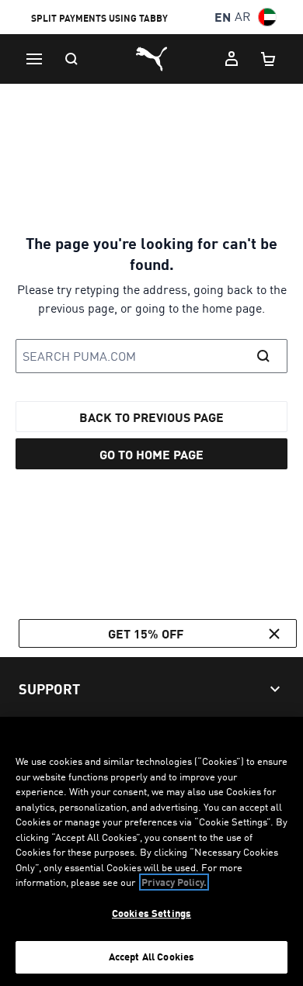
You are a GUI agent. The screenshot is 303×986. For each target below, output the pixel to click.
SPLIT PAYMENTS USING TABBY (99, 18)
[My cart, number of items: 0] (268, 58)
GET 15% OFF (145, 633)
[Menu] (34, 58)
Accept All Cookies (151, 956)
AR (243, 16)
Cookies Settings (151, 913)
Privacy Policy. (174, 882)
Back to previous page (151, 417)
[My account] (231, 58)
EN (222, 16)
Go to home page (151, 454)
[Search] (71, 58)
